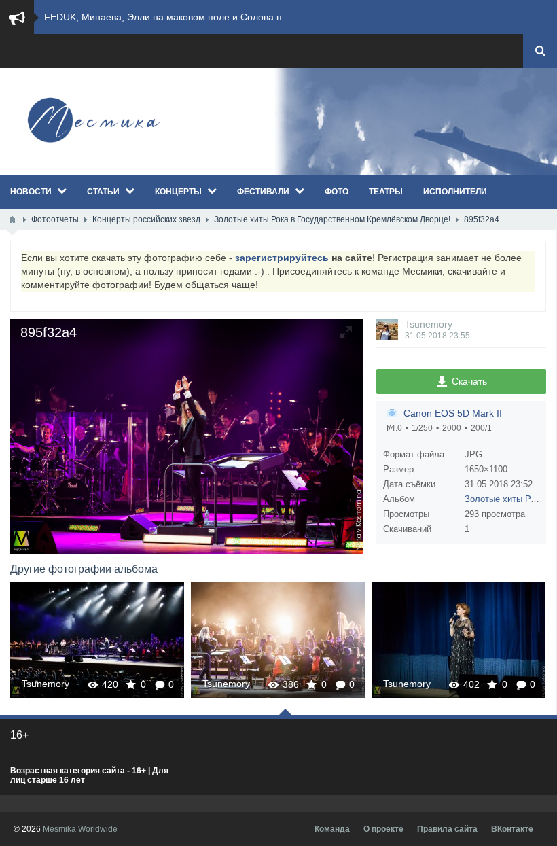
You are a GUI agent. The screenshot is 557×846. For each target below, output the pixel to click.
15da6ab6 (458, 640)
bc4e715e (97, 640)
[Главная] (12, 219)
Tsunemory (428, 324)
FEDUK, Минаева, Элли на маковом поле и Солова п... (167, 17)
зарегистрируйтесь (282, 257)
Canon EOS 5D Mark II (452, 413)
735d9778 (277, 640)
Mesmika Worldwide (80, 829)
